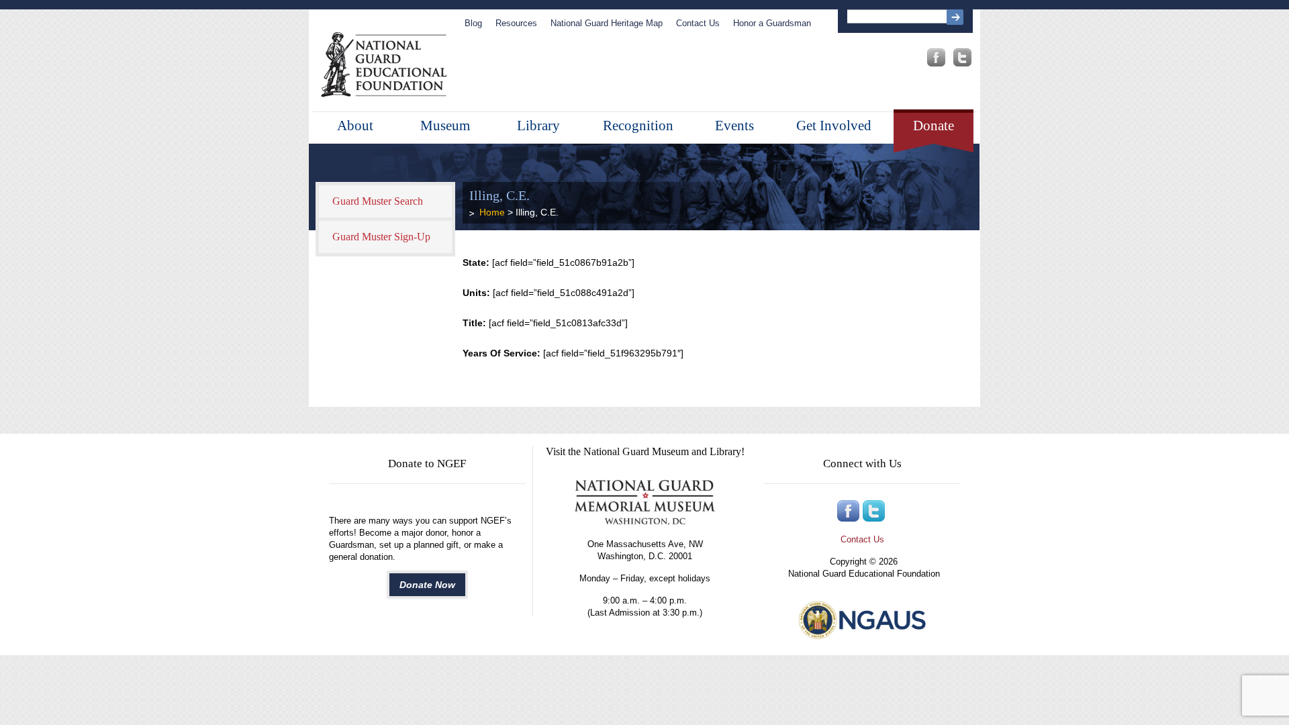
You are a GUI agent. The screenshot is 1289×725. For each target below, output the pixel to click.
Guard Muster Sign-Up (381, 236)
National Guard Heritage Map (607, 23)
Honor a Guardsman (772, 23)
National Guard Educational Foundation (383, 65)
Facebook (936, 57)
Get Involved (833, 125)
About (355, 125)
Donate (933, 125)
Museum (445, 125)
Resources (516, 23)
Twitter (962, 57)
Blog (473, 23)
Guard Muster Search (377, 201)
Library (538, 125)
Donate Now (427, 584)
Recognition (638, 125)
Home (492, 212)
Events (734, 125)
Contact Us (698, 23)
